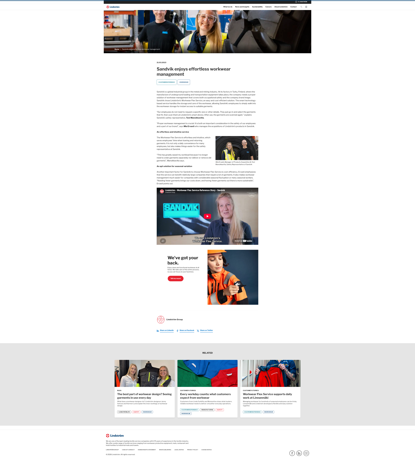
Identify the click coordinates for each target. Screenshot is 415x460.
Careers (268, 7)
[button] (301, 7)
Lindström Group (112, 449)
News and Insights (242, 7)
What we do (227, 7)
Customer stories (188, 390)
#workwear (183, 82)
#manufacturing (207, 410)
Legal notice (179, 449)
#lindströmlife (124, 412)
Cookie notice (206, 449)
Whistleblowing (165, 449)
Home (117, 49)
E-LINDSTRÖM (301, 1)
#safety (136, 412)
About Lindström (281, 7)
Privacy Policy (192, 449)
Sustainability (257, 7)
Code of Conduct (128, 449)
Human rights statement (147, 449)
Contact (293, 7)
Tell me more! (175, 278)
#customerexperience (166, 82)
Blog (119, 390)
